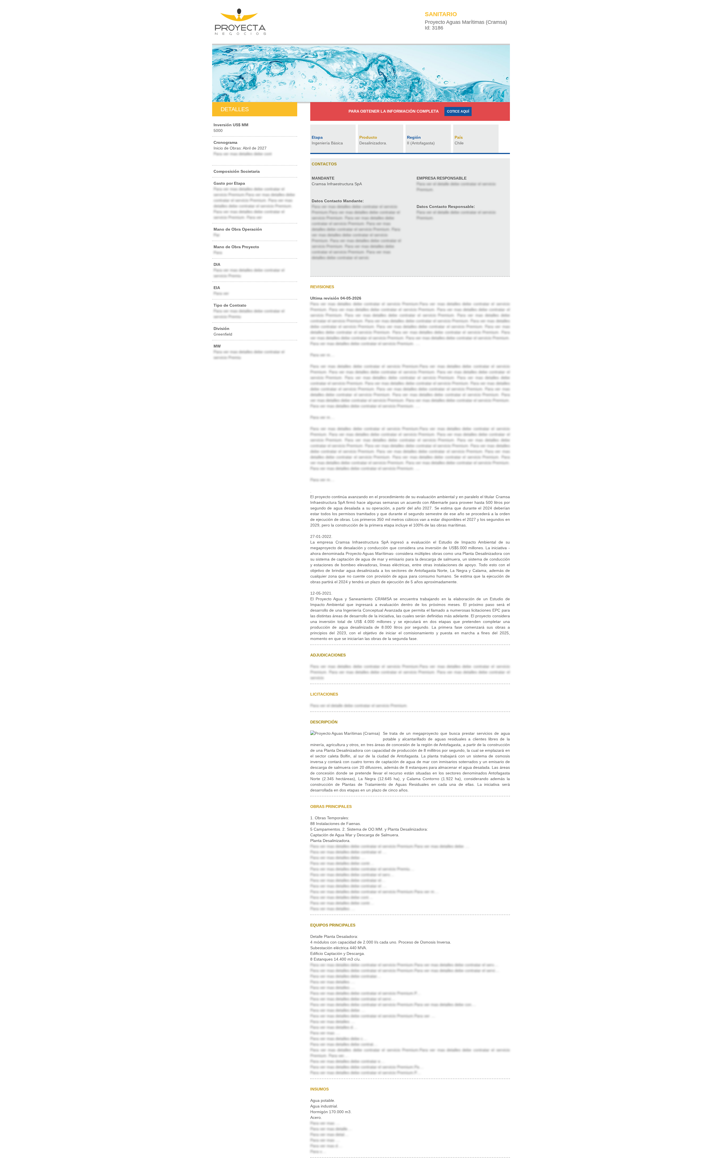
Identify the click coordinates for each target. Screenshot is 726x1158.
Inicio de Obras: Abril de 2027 (243, 148)
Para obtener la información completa (394, 111)
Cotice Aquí (458, 111)
